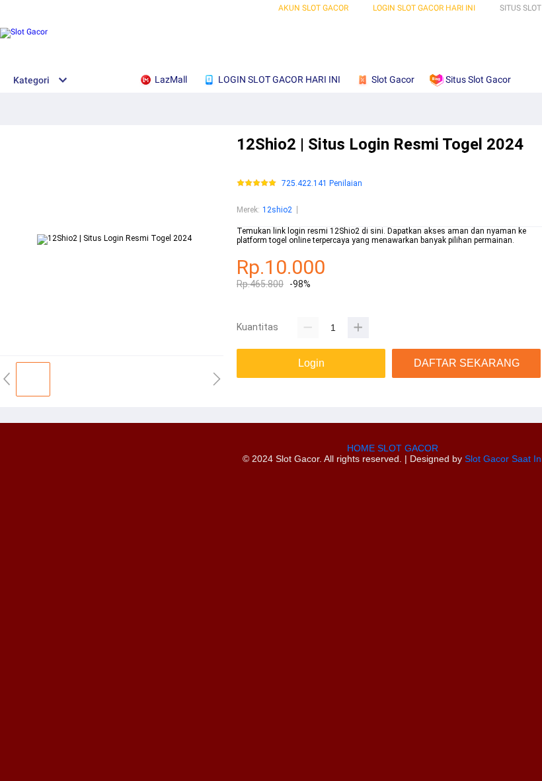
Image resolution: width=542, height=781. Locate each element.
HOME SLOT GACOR (392, 448)
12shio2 (277, 209)
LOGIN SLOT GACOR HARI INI (424, 8)
